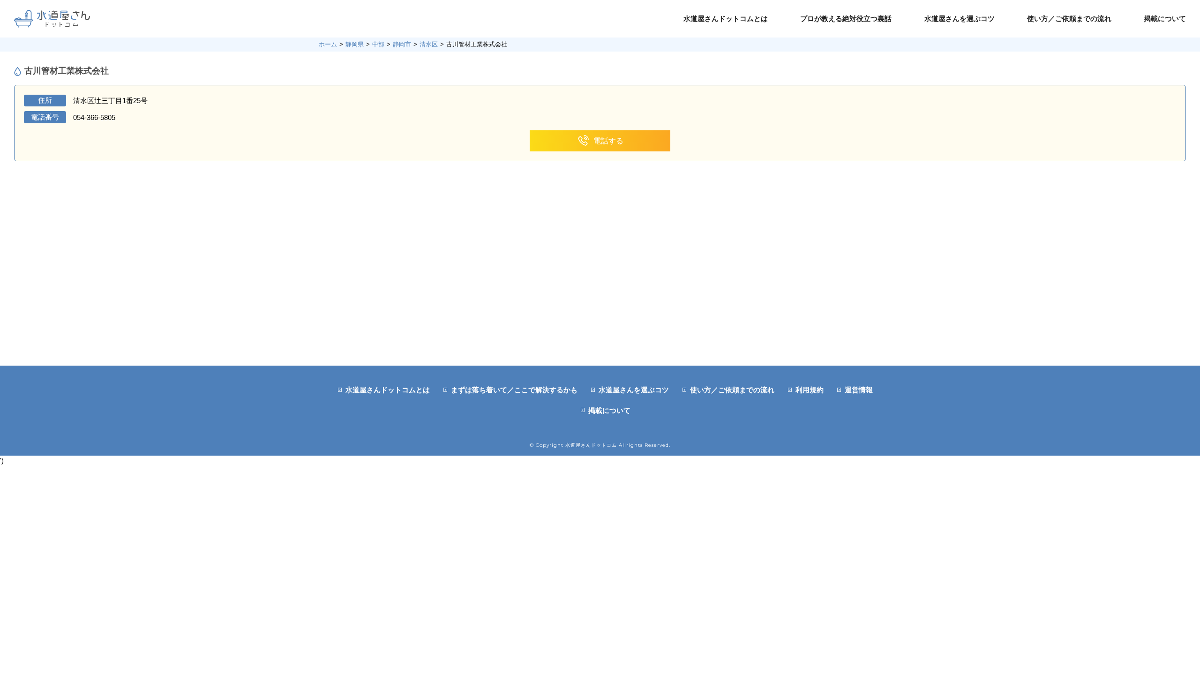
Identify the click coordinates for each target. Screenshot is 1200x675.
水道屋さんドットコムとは (725, 18)
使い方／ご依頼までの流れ (1069, 18)
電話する (608, 141)
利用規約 (809, 390)
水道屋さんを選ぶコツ (959, 18)
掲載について (1165, 18)
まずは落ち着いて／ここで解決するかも (514, 390)
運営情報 (859, 390)
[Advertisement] (600, 295)
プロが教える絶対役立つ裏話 (846, 18)
